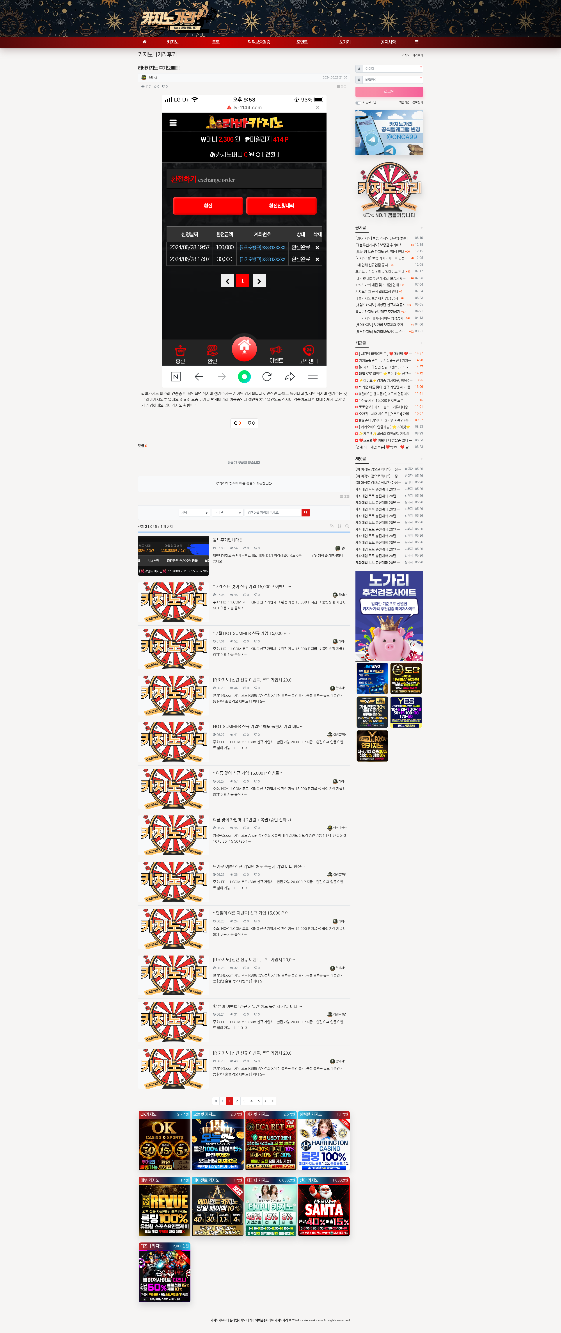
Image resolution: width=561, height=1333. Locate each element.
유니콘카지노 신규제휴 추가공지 (377, 312)
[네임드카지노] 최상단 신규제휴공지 (380, 305)
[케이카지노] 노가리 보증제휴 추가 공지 (381, 325)
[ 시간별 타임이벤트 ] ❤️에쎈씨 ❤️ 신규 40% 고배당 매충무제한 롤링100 (386, 354)
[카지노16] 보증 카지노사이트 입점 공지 (381, 258)
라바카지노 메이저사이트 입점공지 (379, 318)
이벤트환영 (339, 735)
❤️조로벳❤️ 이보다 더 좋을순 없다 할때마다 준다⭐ (386, 440)
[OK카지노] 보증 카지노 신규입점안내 (381, 238)
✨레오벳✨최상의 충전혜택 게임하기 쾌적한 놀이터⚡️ (386, 434)
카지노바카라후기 (412, 55)
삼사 (343, 548)
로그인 (389, 91)
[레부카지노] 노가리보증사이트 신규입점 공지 (381, 332)
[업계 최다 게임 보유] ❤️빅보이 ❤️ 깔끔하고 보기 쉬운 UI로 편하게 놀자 (384, 447)
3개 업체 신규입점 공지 (371, 265)
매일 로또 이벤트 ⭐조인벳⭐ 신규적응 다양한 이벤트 (386, 374)
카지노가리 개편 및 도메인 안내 (377, 285)
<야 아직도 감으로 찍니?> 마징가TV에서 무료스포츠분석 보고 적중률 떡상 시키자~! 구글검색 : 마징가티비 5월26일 (379, 469)
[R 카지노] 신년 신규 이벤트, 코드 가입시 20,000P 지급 (386, 367)
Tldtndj (152, 77)
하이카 (342, 595)
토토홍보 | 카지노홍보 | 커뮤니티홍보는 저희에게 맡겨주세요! (386, 407)
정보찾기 (417, 102)
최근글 (360, 343)
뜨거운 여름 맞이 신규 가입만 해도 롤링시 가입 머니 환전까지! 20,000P (386, 387)
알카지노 (341, 688)
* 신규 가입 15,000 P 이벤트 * (380, 400)
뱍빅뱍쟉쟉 (339, 828)
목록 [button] (343, 87)
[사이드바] (416, 42)
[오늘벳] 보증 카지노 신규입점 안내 (379, 252)
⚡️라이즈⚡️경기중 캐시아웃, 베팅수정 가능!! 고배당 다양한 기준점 (386, 381)
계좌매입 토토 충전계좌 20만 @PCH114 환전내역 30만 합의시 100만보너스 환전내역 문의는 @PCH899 (379, 489)
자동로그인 (369, 102)
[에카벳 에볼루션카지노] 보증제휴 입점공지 (381, 278)
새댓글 (360, 459)
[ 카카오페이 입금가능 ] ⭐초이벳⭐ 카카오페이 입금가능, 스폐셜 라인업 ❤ (386, 427)
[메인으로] (144, 42)
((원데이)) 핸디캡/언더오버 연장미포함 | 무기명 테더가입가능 (386, 394)
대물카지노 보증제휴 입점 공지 (376, 298)
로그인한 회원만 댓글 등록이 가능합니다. (244, 484)
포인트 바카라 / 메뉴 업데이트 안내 (380, 272)
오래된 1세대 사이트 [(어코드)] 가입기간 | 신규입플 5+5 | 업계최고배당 (386, 414)
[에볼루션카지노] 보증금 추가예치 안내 (381, 245)
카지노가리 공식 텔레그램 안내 (376, 292)
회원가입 (404, 102)
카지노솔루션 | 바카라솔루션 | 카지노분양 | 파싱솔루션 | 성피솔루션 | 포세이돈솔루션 (386, 361)
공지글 (360, 228)
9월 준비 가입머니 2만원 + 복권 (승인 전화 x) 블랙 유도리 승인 (386, 420)
